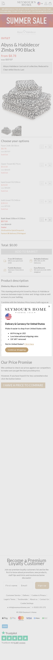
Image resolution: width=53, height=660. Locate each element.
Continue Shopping (17, 350)
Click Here (29, 344)
